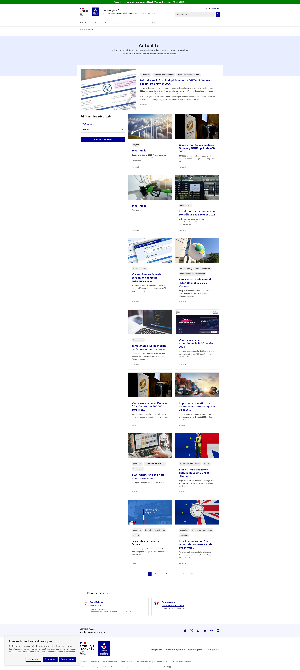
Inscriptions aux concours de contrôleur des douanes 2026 (197, 213)
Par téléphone (96, 602)
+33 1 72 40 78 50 (125, 612)
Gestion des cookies (161, 662)
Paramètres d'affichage (183, 662)
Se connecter (213, 8)
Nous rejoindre (134, 23)
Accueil (82, 29)
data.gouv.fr (212, 649)
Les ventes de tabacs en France (146, 542)
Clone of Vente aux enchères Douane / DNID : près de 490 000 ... (197, 148)
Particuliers (84, 23)
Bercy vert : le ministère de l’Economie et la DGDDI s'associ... (195, 283)
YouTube (204, 630)
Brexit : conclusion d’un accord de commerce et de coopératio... (195, 544)
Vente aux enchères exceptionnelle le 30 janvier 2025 (196, 343)
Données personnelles (143, 662)
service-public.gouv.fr (174, 649)
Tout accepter (67, 659)
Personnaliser (33, 659)
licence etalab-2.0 (163, 667)
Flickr (211, 630)
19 (184, 574)
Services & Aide (150, 23)
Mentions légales (126, 662)
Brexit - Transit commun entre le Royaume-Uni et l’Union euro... (194, 473)
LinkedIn (198, 630)
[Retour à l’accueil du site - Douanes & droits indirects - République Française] (104, 648)
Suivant (192, 574)
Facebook (185, 630)
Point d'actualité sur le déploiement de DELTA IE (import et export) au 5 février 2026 (176, 82)
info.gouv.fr (156, 649)
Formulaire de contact (174, 605)
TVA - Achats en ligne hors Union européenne (148, 476)
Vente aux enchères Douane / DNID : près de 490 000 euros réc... (149, 406)
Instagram (218, 630)
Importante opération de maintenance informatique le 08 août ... (197, 406)
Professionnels (101, 23)
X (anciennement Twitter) (191, 630)
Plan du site (83, 662)
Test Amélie (139, 151)
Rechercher (218, 14)
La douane (117, 23)
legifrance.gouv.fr (195, 649)
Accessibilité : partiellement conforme (104, 662)
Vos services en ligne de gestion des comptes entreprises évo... (146, 277)
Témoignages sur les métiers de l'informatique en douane (149, 347)
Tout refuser (50, 659)
